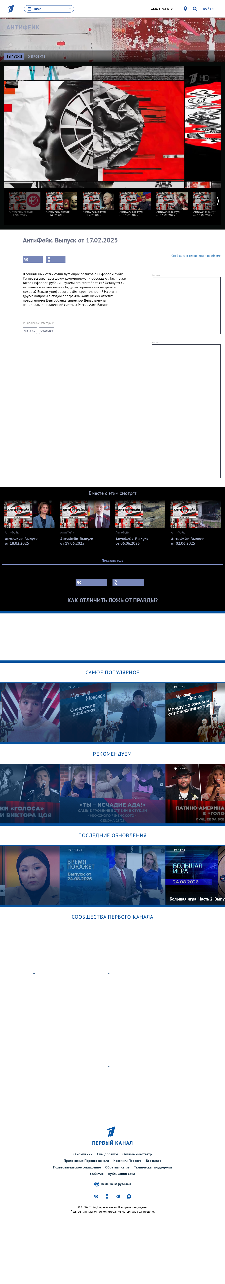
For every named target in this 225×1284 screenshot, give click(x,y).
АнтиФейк (23, 27)
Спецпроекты (107, 1154)
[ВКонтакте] (33, 259)
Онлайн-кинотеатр (137, 1154)
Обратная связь (117, 1167)
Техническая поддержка (153, 1167)
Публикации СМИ (121, 1174)
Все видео (153, 1160)
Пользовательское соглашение (77, 1167)
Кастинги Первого (127, 1160)
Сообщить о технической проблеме (196, 256)
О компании (83, 1154)
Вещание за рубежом (116, 1184)
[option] (24, 202)
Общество (46, 331)
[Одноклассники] (55, 259)
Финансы (30, 331)
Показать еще (112, 560)
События (96, 1174)
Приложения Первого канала (86, 1160)
